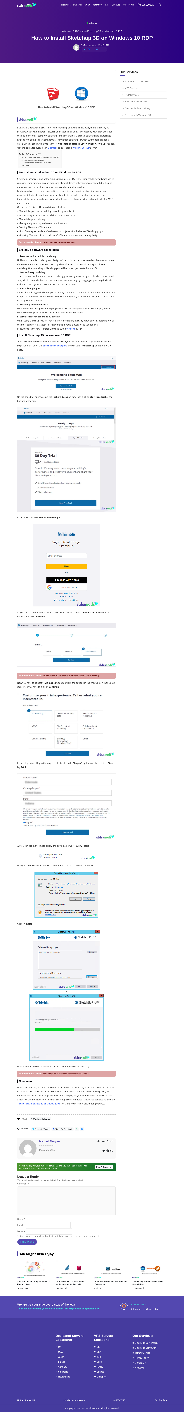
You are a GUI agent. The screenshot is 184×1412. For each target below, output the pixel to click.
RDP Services (132, 95)
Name (21, 1218)
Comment (23, 1183)
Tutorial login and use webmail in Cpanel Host (147, 1282)
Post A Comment (103, 1167)
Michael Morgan (49, 1141)
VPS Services (131, 88)
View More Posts (104, 1141)
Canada (100, 1372)
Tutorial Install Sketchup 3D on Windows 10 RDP (40, 157)
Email (20, 1225)
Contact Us (140, 1363)
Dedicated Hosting (81, 4)
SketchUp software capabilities (34, 160)
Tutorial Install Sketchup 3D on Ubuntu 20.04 (38, 1104)
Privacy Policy (142, 1358)
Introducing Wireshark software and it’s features (110, 1282)
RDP (107, 4)
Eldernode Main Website (137, 81)
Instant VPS (98, 4)
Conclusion (25, 165)
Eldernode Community (145, 1348)
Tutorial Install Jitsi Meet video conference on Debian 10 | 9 (70, 1282)
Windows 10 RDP (70, 31)
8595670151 (147, 4)
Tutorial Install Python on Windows (59, 242)
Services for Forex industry (137, 108)
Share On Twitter (41, 1129)
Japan (61, 1357)
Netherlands (64, 1377)
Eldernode (66, 4)
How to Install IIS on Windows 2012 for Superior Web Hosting (71, 676)
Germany (62, 1367)
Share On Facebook (63, 1129)
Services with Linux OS (136, 102)
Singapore (63, 1372)
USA (60, 1352)
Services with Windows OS (138, 115)
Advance (93, 23)
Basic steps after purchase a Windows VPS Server (65, 1074)
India (99, 1357)
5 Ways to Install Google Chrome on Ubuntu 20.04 (33, 1282)
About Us (139, 1368)
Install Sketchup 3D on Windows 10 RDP (37, 162)
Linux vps (116, 4)
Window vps (128, 4)
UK (59, 1347)
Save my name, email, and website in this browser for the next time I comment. (59, 1236)
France (61, 1362)
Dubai (99, 1362)
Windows (70, 329)
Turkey (100, 1367)
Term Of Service (142, 1353)
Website (21, 1231)
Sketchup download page (55, 346)
